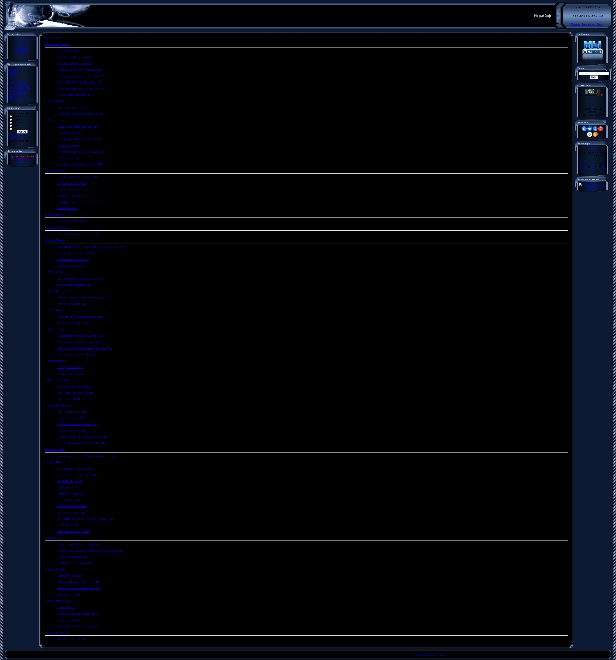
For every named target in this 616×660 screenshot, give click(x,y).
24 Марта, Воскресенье (57, 227)
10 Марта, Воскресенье (57, 405)
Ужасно (17, 128)
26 (585, 171)
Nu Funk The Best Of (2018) (72, 506)
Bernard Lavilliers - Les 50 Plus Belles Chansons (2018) (86, 456)
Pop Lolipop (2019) (67, 487)
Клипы (13, 72)
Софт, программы (19, 81)
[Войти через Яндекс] (600, 128)
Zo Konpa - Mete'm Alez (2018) (73, 386)
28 (592, 171)
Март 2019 (592, 148)
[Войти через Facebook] (595, 128)
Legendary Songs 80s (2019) (72, 183)
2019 (57, 38)
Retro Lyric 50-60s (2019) (70, 399)
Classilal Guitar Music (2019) (72, 303)
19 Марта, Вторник (55, 272)
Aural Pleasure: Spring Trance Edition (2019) (80, 164)
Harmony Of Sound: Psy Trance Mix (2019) (79, 69)
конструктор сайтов (425, 654)
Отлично (18, 116)
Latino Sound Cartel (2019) (71, 418)
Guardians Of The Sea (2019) (72, 195)
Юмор (12, 96)
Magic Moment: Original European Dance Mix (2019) (84, 348)
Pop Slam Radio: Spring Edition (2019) (77, 424)
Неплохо (17, 122)
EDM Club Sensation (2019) (72, 107)
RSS (601, 15)
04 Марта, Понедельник (58, 601)
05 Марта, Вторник (55, 569)
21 (592, 167)
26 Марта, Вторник (55, 170)
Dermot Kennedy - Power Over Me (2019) (79, 544)
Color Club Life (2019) (69, 51)
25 (581, 171)
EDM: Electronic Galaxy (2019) (73, 531)
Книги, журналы (18, 90)
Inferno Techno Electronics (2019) (74, 284)
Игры (12, 75)
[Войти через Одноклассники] (595, 134)
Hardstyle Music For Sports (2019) (75, 253)
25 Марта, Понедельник (58, 214)
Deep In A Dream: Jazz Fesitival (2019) (77, 234)
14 (592, 163)
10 (604, 160)
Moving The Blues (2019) (70, 367)
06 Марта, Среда (54, 537)
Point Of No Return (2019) (71, 493)
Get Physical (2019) (67, 525)
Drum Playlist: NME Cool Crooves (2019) (79, 139)
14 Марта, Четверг (55, 329)
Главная (575, 24)
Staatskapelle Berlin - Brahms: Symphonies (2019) (83, 297)
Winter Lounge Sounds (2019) (72, 556)
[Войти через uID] (584, 128)
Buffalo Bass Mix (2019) (70, 373)
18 (581, 167)
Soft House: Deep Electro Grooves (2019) (78, 582)
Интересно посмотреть (21, 100)
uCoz (442, 654)
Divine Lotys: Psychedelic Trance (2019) (78, 613)
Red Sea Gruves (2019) (69, 594)
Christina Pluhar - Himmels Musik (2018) (78, 354)
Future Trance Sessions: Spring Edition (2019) (80, 113)
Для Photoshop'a (17, 93)
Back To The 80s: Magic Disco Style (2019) (79, 82)
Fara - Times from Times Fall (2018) (75, 392)
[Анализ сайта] (592, 93)
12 (585, 163)
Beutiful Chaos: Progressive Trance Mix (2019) (81, 76)
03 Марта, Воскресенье (57, 632)
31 (604, 171)
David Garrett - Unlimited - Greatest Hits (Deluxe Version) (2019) (90, 550)
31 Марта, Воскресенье (57, 44)
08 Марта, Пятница (55, 462)
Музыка (13, 69)
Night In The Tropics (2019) (71, 512)
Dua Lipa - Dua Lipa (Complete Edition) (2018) (81, 443)
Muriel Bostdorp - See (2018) (72, 411)
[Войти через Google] (589, 134)
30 (600, 171)
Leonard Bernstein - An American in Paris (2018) (82, 437)
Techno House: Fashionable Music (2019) (78, 475)
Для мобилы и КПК (20, 87)
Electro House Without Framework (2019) (78, 342)
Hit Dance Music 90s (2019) (71, 430)
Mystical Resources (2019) (71, 639)
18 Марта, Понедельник (58, 291)
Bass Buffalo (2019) (67, 208)
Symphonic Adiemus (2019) (71, 575)
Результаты (15, 135)
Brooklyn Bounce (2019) (70, 620)
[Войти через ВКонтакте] (589, 128)
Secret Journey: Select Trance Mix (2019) (78, 126)
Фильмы (13, 78)
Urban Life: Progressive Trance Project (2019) (80, 88)
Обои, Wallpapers (18, 84)
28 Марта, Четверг (55, 120)
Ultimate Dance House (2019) (72, 221)
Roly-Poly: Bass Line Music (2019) (75, 94)
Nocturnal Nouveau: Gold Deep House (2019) (81, 151)
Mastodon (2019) (66, 607)
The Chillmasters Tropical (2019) (74, 468)
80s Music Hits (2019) (68, 145)
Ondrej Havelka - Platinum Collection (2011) (80, 316)
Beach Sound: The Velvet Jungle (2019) (77, 626)
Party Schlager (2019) (68, 500)
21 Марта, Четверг (55, 240)
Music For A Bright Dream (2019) (74, 57)
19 (585, 167)
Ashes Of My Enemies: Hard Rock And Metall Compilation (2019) (91, 247)
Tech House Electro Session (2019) (75, 563)
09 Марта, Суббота (55, 449)
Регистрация (588, 24)
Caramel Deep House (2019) (72, 189)
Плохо (16, 125)
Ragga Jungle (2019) (68, 158)
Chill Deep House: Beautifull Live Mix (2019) (80, 335)
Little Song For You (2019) (71, 265)
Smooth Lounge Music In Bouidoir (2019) (78, 588)
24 (604, 167)
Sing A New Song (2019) (70, 481)
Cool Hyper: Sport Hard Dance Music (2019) (80, 202)
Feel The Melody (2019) (69, 133)
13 (589, 163)
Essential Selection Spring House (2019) (77, 177)
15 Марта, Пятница (55, 310)
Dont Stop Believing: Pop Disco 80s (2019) (79, 278)
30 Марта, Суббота (55, 101)
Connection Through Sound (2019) (75, 63)
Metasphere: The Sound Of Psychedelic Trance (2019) (85, 519)
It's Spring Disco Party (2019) (72, 323)
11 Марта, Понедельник (58, 380)
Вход (600, 24)
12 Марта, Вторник (55, 360)
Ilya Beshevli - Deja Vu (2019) (73, 259)
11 (581, 163)
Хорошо (17, 119)
